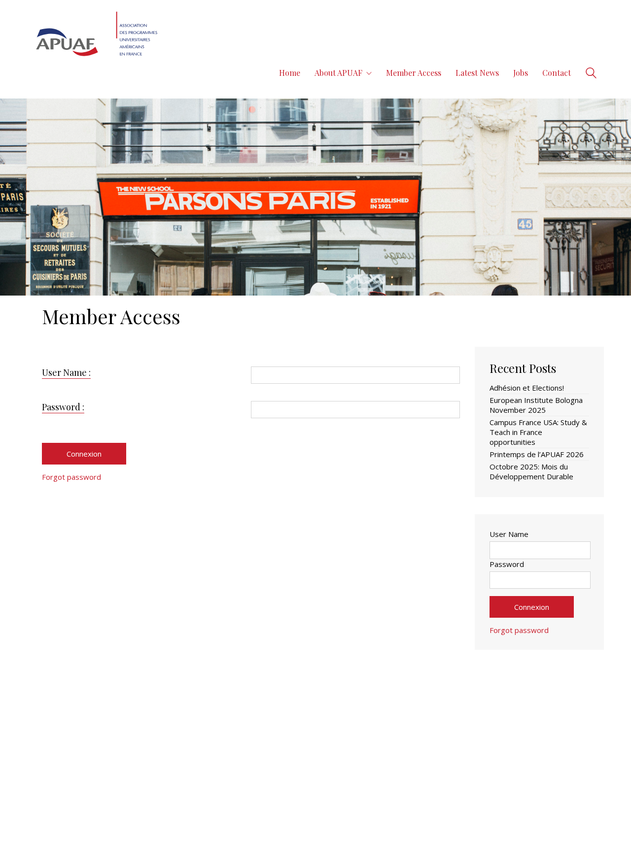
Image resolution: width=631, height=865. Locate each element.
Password (507, 564)
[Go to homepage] (98, 73)
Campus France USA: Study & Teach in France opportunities (538, 432)
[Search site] (591, 73)
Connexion (84, 454)
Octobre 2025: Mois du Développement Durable (531, 471)
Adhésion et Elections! (527, 388)
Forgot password (71, 477)
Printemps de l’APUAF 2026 (537, 454)
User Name (509, 534)
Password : (63, 407)
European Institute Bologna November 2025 (536, 405)
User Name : (66, 372)
